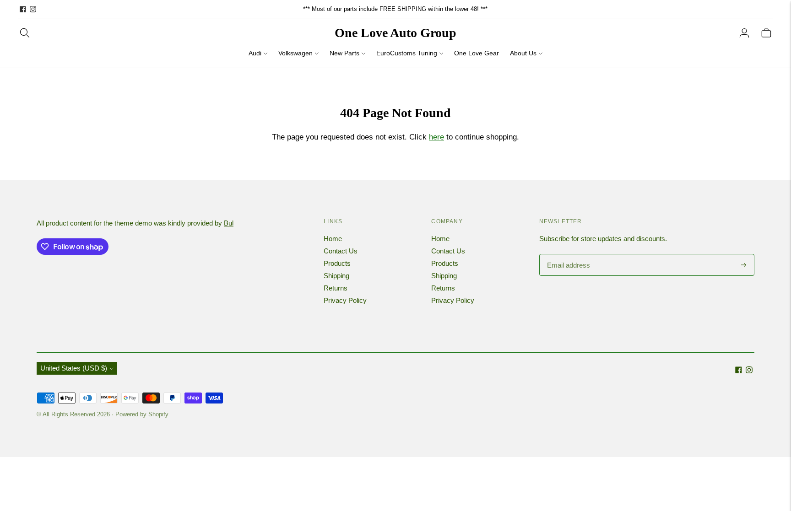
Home (333, 238)
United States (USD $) (73, 368)
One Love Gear (476, 53)
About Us (523, 53)
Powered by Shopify (141, 414)
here (436, 137)
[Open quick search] (24, 33)
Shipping (336, 276)
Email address (567, 254)
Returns (335, 288)
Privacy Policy (345, 300)
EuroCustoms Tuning (406, 53)
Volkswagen (295, 53)
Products (337, 263)
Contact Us (341, 251)
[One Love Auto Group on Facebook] (23, 9)
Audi (255, 53)
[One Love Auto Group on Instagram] (33, 9)
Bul (228, 223)
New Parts (344, 53)
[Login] (744, 33)
